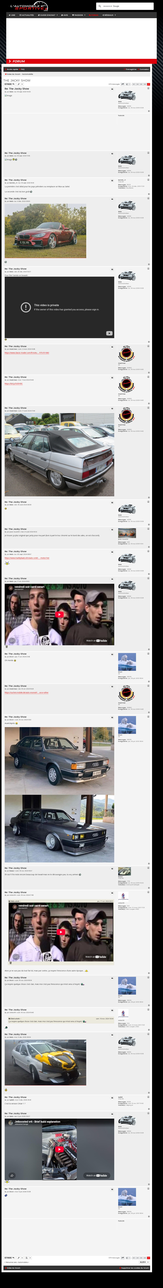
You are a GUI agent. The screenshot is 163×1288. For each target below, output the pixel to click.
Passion (78, 15)
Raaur (120, 877)
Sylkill (120, 1097)
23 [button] (134, 84)
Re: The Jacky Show (17, 88)
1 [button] (129, 84)
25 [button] (141, 84)
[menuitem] (21, 69)
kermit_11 (122, 180)
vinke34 (121, 903)
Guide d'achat (47, 15)
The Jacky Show (16, 80)
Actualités (28, 15)
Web (120, 102)
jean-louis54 (123, 539)
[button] (123, 84)
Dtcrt (120, 672)
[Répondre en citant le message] (112, 89)
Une (13, 15)
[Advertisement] (81, 38)
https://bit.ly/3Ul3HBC (14, 383)
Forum (94, 15)
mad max (121, 363)
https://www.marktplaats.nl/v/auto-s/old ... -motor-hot (27, 558)
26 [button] (145, 84)
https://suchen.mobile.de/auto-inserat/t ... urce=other (26, 692)
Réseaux (108, 15)
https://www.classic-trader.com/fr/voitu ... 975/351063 (27, 352)
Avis (65, 15)
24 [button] (137, 84)
